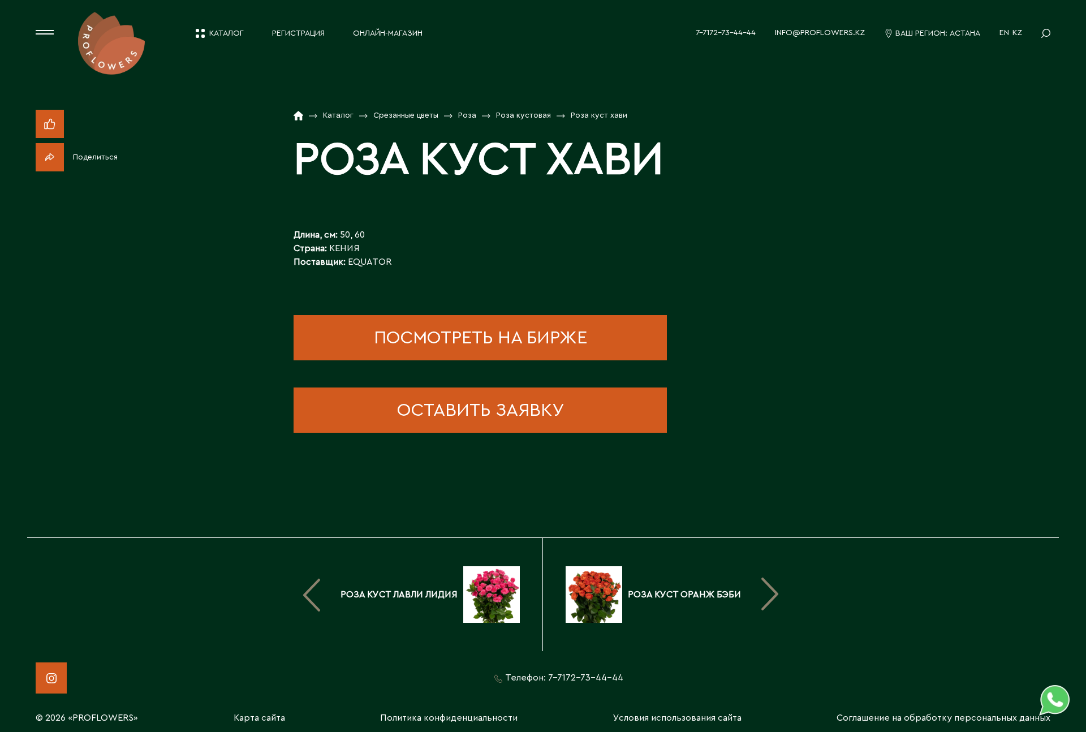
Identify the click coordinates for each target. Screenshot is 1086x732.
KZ (1017, 33)
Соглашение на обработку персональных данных (943, 717)
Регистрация (298, 33)
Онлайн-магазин (388, 33)
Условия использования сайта (677, 717)
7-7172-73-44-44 (726, 33)
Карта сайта (259, 717)
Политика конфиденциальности (449, 717)
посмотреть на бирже (480, 338)
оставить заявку (480, 410)
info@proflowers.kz (820, 33)
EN (1004, 33)
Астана (965, 33)
